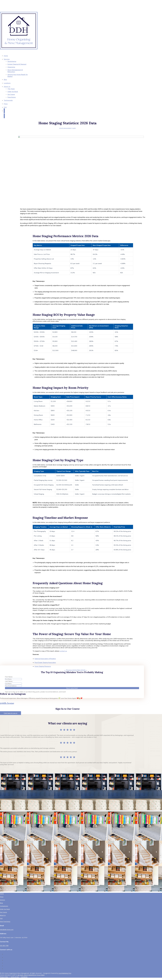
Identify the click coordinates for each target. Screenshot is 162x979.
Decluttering (12, 61)
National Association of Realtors (45, 659)
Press (1, 897)
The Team (11, 89)
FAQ (5, 107)
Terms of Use (14, 977)
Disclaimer (24, 977)
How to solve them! (72, 688)
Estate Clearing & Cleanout (17, 64)
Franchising (12, 97)
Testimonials (8, 100)
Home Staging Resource (42, 666)
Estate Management (65, 128)
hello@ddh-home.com (6, 929)
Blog (1, 903)
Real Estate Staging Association (45, 662)
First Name (8, 677)
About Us (7, 86)
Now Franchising (5, 921)
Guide (74, 128)
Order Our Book (13, 92)
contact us (63, 651)
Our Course (11, 94)
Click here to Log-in (10, 713)
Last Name (8, 681)
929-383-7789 (4, 945)
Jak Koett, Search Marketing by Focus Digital (31, 975)
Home (6, 56)
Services (7, 59)
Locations (7, 83)
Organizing (11, 67)
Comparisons (4, 906)
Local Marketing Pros (64, 973)
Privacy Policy (4, 977)
